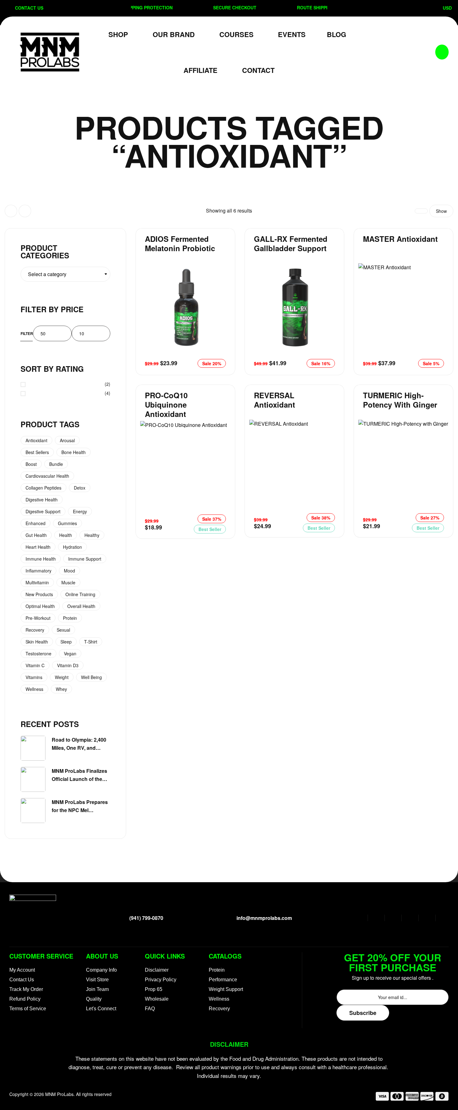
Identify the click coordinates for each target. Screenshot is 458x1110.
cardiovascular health (47, 476)
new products (39, 594)
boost (31, 464)
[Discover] (427, 1097)
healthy (91, 535)
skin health (37, 642)
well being (91, 677)
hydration (72, 547)
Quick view (219, 297)
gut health (36, 535)
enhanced (35, 523)
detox (79, 488)
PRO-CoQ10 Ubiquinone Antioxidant (166, 404)
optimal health (40, 606)
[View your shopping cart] (442, 52)
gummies (67, 523)
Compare (219, 283)
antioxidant (36, 440)
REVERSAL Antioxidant (274, 400)
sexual (63, 630)
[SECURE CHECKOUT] (199, 7)
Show (441, 211)
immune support (84, 559)
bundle (56, 464)
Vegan (70, 653)
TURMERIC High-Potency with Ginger (400, 400)
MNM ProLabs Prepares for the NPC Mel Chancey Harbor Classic (80, 810)
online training (80, 594)
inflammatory (38, 570)
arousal (67, 440)
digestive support (43, 511)
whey (61, 689)
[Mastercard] (397, 1097)
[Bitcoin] (442, 1097)
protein (70, 618)
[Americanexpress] (412, 1097)
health (65, 535)
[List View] (25, 211)
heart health (38, 547)
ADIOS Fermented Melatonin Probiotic (180, 243)
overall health (81, 606)
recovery (35, 630)
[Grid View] (11, 211)
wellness (34, 689)
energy (80, 511)
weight (62, 677)
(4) (69, 393)
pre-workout (38, 618)
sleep (66, 642)
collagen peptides (43, 488)
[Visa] (382, 1097)
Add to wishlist (219, 269)
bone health (73, 452)
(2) (69, 384)
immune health (41, 559)
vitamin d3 (68, 665)
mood (69, 570)
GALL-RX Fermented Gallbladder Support (290, 243)
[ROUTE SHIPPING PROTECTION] (283, 7)
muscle (68, 582)
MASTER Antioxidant (400, 238)
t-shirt (90, 642)
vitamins (34, 677)
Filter (27, 333)
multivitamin (37, 582)
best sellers (37, 452)
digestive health (42, 499)
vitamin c (35, 665)
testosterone (38, 653)
